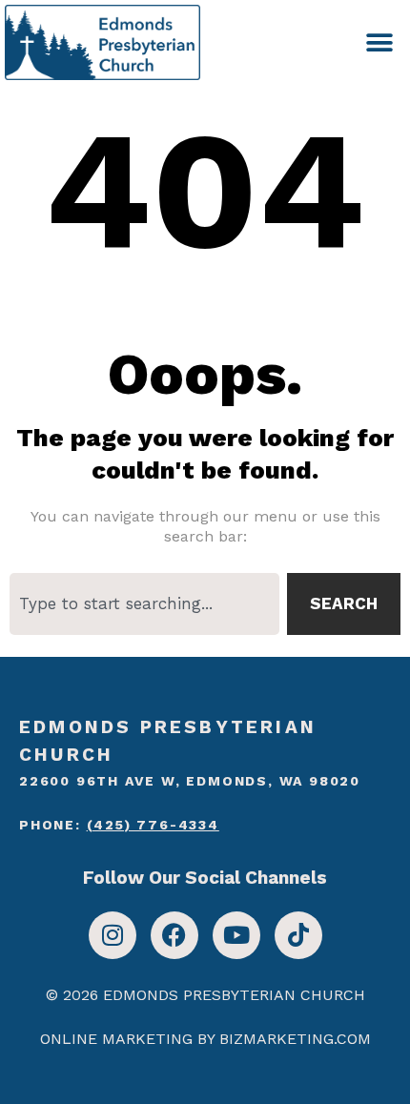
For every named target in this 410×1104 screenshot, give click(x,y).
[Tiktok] (298, 935)
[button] (379, 42)
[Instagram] (112, 935)
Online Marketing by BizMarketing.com (205, 1039)
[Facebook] (174, 935)
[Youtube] (236, 935)
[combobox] (144, 604)
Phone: (119, 824)
